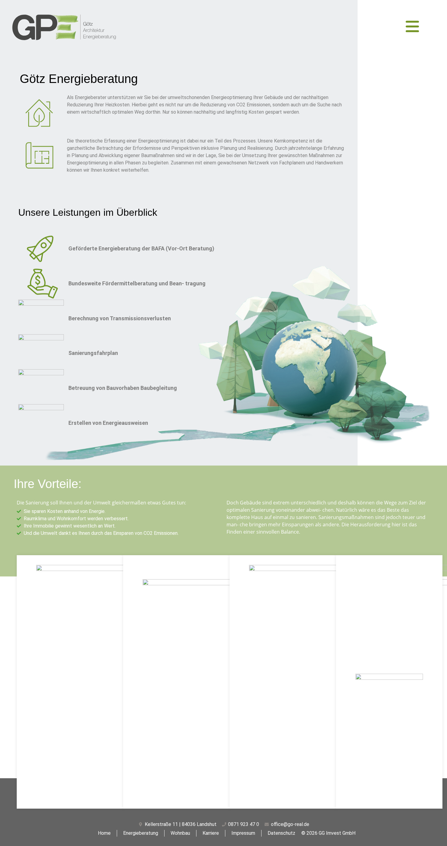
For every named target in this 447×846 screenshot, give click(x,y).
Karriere (211, 833)
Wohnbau (180, 833)
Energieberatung (140, 833)
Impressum (243, 833)
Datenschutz (281, 833)
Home (104, 833)
